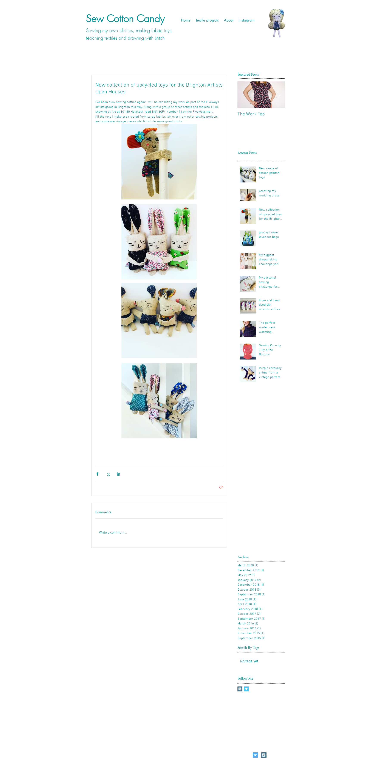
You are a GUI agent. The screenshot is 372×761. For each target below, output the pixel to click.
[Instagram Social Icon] (239, 688)
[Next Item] (278, 95)
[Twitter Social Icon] (255, 755)
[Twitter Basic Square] (246, 688)
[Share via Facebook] (97, 474)
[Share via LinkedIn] (118, 474)
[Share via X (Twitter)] (108, 474)
